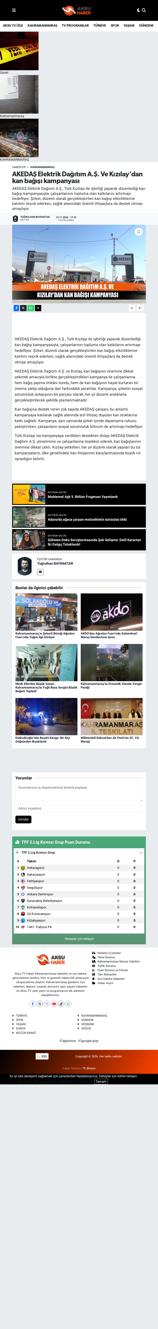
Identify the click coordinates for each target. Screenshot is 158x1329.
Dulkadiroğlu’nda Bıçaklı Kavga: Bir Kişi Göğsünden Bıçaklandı (42, 739)
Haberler (19, 167)
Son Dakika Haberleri (111, 979)
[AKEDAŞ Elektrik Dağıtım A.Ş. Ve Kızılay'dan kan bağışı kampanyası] (79, 264)
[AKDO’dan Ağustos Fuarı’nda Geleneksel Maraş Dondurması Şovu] (112, 612)
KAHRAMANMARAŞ (42, 25)
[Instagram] (47, 1004)
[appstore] (68, 1041)
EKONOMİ (87, 1024)
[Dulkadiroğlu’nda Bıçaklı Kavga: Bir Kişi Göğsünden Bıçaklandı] (46, 716)
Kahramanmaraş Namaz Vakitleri (118, 961)
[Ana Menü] (14, 10)
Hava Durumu (106, 957)
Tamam (101, 1081)
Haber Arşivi (105, 983)
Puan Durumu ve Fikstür (112, 970)
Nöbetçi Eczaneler (109, 953)
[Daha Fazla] (38, 308)
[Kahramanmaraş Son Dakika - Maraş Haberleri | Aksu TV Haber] (76, 10)
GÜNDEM (146, 25)
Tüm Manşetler (107, 974)
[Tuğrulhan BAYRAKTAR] (24, 566)
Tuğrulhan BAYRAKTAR (55, 563)
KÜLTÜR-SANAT (26, 1033)
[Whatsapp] (68, 1004)
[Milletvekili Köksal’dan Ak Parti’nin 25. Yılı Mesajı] (112, 716)
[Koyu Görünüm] (138, 10)
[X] (40, 1004)
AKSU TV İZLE (13, 25)
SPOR (115, 25)
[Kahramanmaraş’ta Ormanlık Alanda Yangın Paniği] (112, 662)
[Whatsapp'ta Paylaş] (30, 308)
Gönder (23, 819)
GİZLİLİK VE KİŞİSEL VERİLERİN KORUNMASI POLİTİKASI (51, 1081)
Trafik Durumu (106, 966)
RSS (44, 1056)
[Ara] (144, 10)
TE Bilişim (89, 1068)
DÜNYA (20, 1028)
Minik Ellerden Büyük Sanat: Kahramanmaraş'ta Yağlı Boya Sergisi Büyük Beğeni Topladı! (46, 687)
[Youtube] (54, 1004)
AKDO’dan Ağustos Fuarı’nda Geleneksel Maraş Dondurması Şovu (109, 635)
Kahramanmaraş (42, 167)
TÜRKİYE (99, 25)
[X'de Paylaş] (23, 308)
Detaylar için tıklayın (79, 939)
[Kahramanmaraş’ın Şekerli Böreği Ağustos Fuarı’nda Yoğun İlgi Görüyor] (46, 612)
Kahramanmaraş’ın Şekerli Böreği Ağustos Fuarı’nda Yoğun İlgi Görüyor (45, 635)
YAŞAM (129, 25)
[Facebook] (32, 1004)
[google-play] (88, 1041)
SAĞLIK (86, 1028)
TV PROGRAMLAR (75, 25)
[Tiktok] (61, 1004)
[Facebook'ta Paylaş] (16, 308)
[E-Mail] (40, 572)
